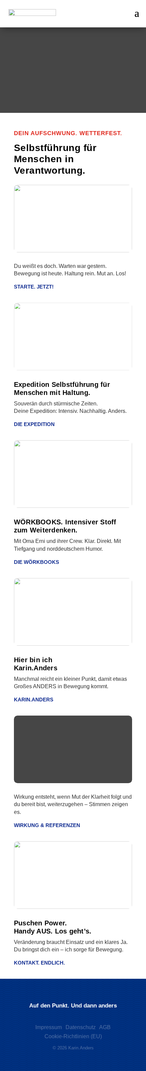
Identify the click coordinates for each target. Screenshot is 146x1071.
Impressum (48, 1027)
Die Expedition (34, 424)
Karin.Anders (33, 699)
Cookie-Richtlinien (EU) (73, 1036)
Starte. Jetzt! (34, 287)
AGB (105, 1027)
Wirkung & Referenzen (47, 825)
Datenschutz (81, 1027)
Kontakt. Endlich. (39, 963)
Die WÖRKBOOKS (36, 562)
